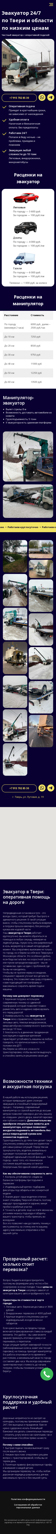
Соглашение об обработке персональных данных (28, 1506)
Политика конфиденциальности (28, 1499)
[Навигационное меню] (51, 4)
